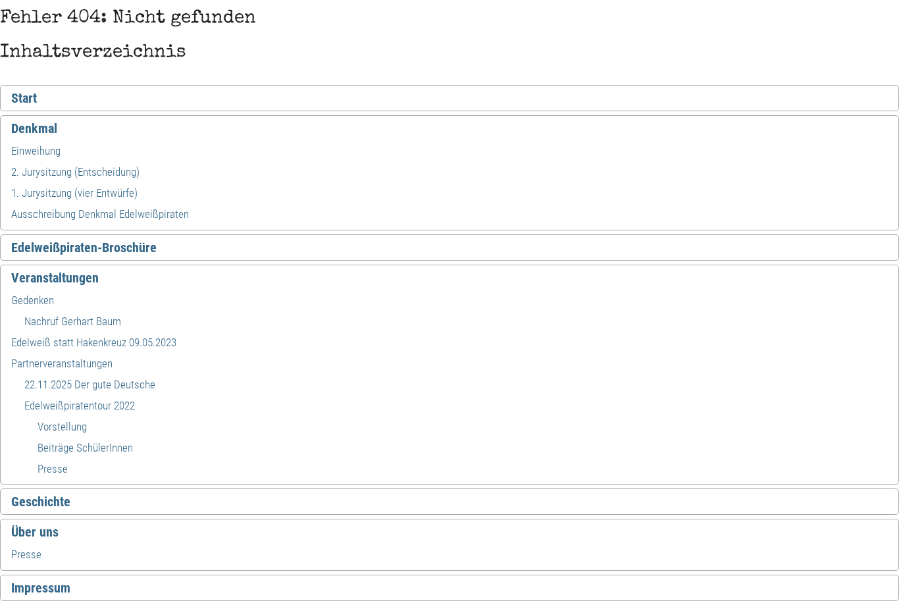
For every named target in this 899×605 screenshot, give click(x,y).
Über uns (35, 532)
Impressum (40, 588)
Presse (53, 468)
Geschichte (40, 502)
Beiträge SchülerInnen (85, 447)
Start (24, 98)
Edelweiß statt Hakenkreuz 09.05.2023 (93, 342)
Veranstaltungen (55, 278)
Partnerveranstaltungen (62, 363)
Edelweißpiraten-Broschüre (84, 247)
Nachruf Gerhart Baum (72, 321)
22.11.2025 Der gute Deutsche (89, 384)
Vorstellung (62, 426)
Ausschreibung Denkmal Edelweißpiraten (100, 214)
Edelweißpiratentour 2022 (79, 405)
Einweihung (36, 150)
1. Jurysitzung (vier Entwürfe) (74, 192)
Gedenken (32, 300)
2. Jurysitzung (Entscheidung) (75, 171)
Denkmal (34, 128)
